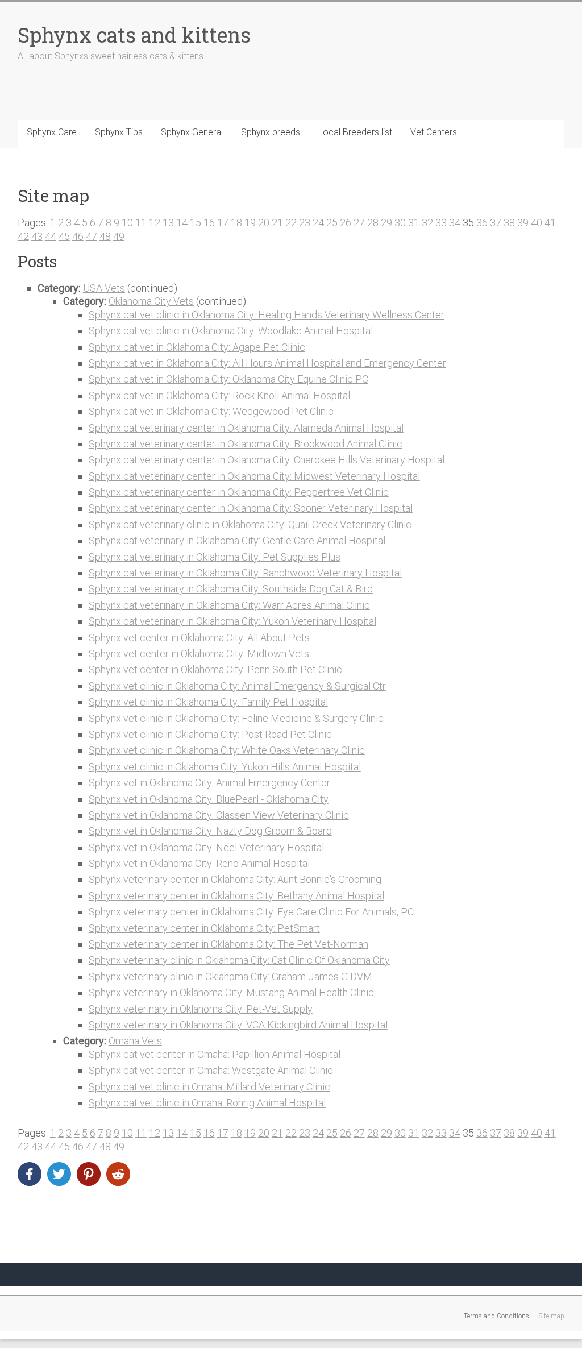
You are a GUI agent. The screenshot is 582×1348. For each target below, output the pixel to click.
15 (195, 223)
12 (154, 223)
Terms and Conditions (496, 1316)
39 (523, 223)
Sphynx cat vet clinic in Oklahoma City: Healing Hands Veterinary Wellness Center (266, 315)
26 (345, 223)
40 (536, 223)
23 (304, 223)
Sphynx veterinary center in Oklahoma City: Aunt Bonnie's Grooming (235, 879)
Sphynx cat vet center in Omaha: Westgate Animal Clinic (211, 1070)
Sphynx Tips (119, 132)
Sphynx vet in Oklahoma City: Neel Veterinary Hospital (206, 847)
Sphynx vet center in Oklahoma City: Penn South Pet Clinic (215, 669)
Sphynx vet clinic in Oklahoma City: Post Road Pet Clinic (210, 734)
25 (332, 223)
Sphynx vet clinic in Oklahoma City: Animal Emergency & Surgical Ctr (237, 686)
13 (168, 223)
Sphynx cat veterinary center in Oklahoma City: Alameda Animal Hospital (246, 428)
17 (222, 223)
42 (23, 236)
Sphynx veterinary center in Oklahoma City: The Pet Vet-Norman (228, 944)
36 (482, 223)
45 (64, 236)
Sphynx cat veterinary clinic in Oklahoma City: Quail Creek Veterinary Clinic (250, 524)
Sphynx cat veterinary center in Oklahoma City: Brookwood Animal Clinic (245, 444)
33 (441, 223)
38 (509, 223)
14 (182, 223)
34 (454, 223)
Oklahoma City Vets (151, 301)
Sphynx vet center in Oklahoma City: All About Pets (199, 638)
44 (50, 236)
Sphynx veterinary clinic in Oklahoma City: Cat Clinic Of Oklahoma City (239, 960)
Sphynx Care (52, 132)
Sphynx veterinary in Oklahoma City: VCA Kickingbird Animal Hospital (238, 1025)
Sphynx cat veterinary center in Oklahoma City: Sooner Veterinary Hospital (251, 508)
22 (291, 223)
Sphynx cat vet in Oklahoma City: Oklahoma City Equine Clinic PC (228, 379)
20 (263, 223)
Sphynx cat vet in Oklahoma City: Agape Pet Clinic (197, 347)
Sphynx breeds (270, 132)
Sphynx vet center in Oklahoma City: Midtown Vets (199, 654)
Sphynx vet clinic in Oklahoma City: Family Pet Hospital (208, 702)
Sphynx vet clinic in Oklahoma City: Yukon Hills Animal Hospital (225, 767)
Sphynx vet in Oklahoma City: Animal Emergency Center (209, 783)
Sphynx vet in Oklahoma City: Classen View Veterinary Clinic (219, 815)
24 (318, 223)
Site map (551, 1316)
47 (91, 236)
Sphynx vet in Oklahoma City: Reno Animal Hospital (199, 863)
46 (78, 236)
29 (386, 223)
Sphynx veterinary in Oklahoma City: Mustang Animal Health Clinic (231, 992)
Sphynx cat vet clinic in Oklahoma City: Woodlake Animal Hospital (231, 331)
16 (209, 223)
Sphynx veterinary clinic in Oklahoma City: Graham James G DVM (230, 976)
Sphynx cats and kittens (134, 34)
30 (400, 223)
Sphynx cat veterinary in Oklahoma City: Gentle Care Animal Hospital (237, 540)
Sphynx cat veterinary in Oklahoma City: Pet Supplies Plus (214, 557)
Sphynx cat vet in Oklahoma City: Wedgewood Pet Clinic (211, 411)
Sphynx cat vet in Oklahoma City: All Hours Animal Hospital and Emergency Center (267, 363)
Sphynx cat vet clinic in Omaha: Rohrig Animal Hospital (207, 1103)
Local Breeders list (355, 132)
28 (373, 223)
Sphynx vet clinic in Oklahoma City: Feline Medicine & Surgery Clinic (236, 718)
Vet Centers (433, 132)
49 (118, 236)
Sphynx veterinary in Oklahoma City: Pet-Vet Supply (201, 1009)
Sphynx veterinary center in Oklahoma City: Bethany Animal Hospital (236, 896)
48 (105, 236)
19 (250, 223)
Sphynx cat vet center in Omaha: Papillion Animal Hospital (214, 1054)
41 (550, 223)
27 (359, 223)
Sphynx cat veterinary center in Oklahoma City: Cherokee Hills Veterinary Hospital (266, 460)
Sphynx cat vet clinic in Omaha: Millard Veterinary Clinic (209, 1087)
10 (127, 223)
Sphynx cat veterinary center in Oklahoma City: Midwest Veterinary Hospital (254, 476)
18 (236, 223)
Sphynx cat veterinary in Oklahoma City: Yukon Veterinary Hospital (232, 621)
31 (413, 223)
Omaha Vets (135, 1041)
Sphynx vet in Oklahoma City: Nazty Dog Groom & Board (210, 831)
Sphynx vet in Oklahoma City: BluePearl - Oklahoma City (209, 799)
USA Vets (104, 288)
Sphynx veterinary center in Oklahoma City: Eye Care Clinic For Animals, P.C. (252, 912)
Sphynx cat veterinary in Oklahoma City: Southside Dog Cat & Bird (231, 589)
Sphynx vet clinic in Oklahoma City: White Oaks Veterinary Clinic (227, 750)
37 (495, 223)
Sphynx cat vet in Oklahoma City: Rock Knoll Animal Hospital (219, 395)
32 (427, 223)
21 (277, 223)
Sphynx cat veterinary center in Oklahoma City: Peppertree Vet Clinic (239, 492)
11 (141, 223)
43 (37, 236)
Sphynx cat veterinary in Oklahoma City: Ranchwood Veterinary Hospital (245, 573)
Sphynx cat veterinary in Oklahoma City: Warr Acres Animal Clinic (229, 605)
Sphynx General (192, 132)
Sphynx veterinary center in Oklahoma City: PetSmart (204, 928)
